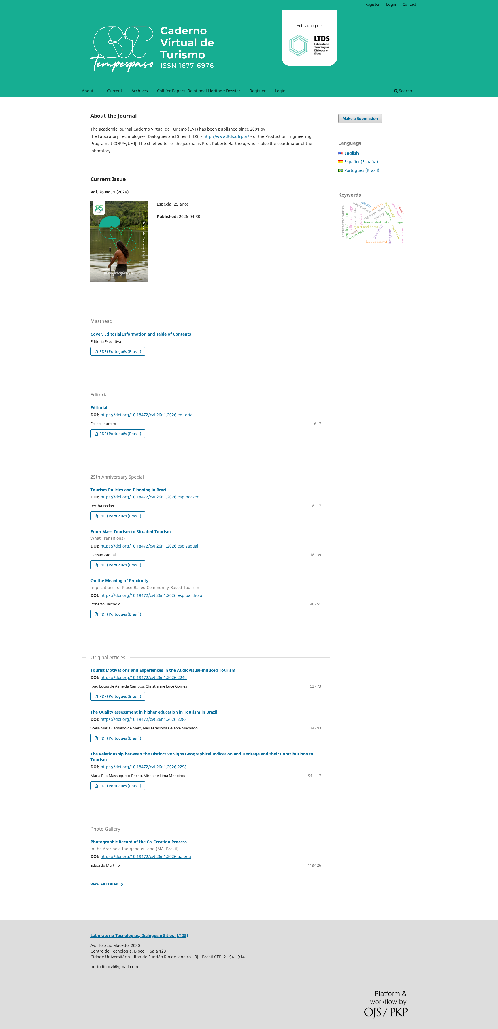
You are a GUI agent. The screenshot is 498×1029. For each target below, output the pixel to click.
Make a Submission (360, 118)
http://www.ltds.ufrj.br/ (226, 136)
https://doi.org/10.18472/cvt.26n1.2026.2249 (144, 677)
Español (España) (361, 161)
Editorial (98, 407)
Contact (409, 4)
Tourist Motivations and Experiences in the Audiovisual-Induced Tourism (162, 670)
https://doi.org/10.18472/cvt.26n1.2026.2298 (144, 767)
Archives (139, 90)
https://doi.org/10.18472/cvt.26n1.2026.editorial (147, 414)
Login (280, 90)
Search (405, 90)
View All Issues (104, 884)
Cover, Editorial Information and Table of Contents (140, 334)
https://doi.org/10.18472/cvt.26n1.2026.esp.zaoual (149, 546)
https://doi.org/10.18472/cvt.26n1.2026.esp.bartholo (151, 595)
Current (114, 90)
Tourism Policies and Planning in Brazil (128, 489)
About (88, 90)
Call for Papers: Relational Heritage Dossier (198, 90)
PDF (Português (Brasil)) (120, 351)
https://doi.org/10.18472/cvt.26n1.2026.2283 (144, 719)
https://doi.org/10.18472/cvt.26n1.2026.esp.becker (150, 497)
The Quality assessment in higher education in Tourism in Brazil (153, 712)
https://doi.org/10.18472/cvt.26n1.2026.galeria (146, 856)
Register (258, 90)
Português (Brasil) (361, 170)
